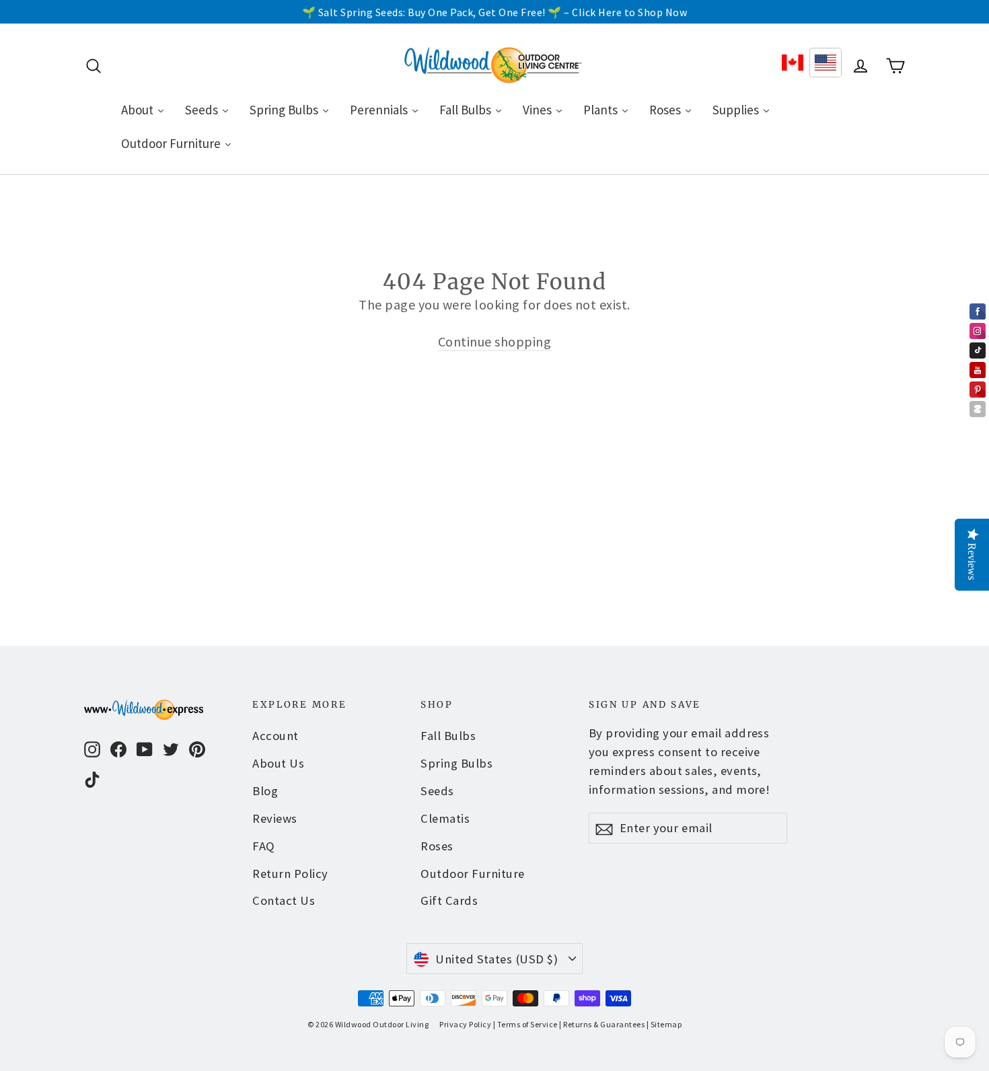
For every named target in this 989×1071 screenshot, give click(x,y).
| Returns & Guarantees (602, 1024)
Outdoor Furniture (472, 873)
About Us (278, 763)
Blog (265, 791)
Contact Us (283, 900)
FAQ (263, 846)
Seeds (437, 791)
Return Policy (290, 873)
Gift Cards (449, 900)
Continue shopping (495, 341)
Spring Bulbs (456, 763)
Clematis (445, 818)
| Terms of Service (525, 1024)
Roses (436, 846)
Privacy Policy (465, 1024)
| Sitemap (664, 1024)
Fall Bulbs (448, 735)
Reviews (274, 818)
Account (275, 735)
